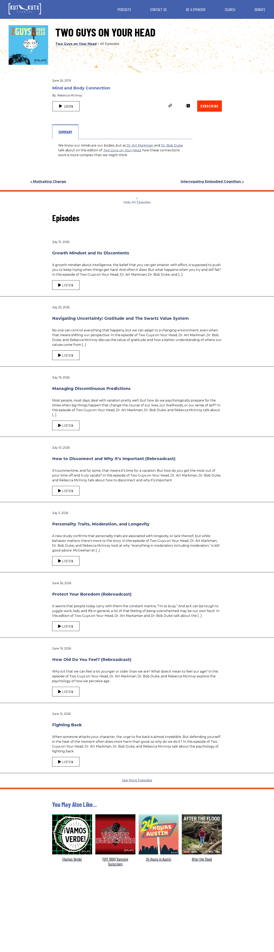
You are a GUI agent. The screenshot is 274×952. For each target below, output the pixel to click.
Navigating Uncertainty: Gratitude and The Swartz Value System (120, 318)
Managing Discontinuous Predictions (91, 388)
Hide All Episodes (137, 202)
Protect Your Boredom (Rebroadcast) (92, 594)
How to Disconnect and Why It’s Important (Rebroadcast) (114, 458)
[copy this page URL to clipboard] (170, 106)
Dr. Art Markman (140, 145)
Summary (65, 132)
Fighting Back (67, 724)
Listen (68, 106)
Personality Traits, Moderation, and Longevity (100, 524)
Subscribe (209, 106)
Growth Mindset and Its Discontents (90, 253)
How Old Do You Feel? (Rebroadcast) (91, 659)
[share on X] (188, 105)
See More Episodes (137, 780)
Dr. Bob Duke (172, 145)
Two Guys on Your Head (76, 44)
